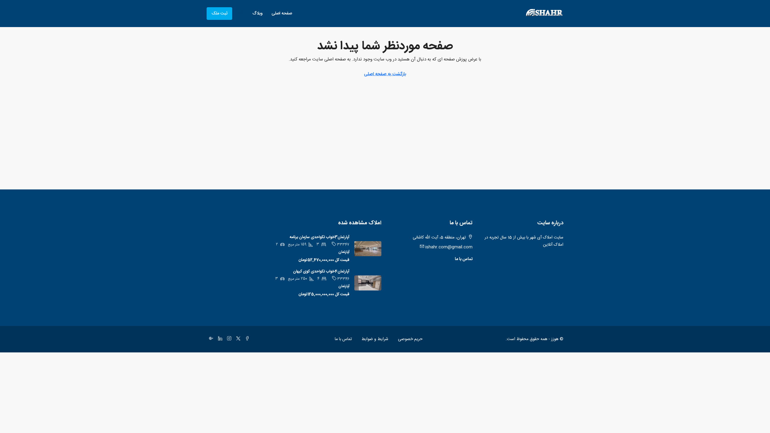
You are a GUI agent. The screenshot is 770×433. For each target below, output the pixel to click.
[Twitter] (237, 339)
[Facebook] (246, 339)
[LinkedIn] (219, 339)
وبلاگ (257, 13)
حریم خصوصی (410, 339)
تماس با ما (464, 259)
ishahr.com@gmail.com (449, 247)
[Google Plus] (210, 339)
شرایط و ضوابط (375, 339)
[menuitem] (241, 13)
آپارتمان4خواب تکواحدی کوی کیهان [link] (321, 271)
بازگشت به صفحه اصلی (385, 74)
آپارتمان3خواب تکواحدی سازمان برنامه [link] (320, 237)
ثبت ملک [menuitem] (219, 13)
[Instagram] (228, 339)
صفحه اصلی (282, 13)
